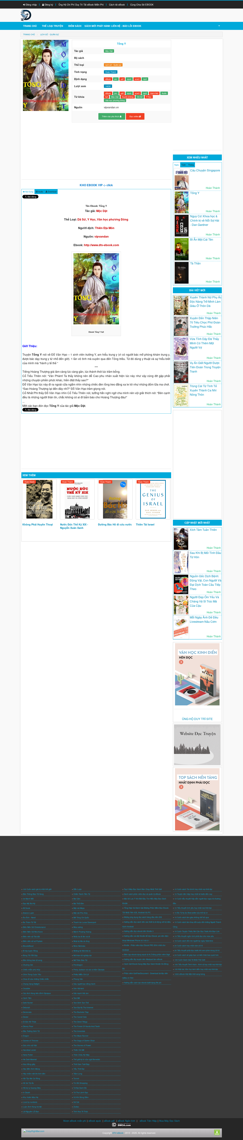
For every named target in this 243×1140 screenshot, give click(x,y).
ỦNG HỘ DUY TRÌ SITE (197, 719)
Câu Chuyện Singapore (205, 170)
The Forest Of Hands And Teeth (86, 1026)
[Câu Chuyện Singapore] (181, 179)
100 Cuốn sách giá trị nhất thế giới (37, 889)
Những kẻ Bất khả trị (81, 951)
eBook (108, 79)
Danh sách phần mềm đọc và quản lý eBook (142, 894)
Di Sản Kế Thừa (29, 1022)
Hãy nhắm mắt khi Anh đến (34, 1073)
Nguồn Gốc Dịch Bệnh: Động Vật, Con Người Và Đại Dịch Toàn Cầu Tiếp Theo (205, 582)
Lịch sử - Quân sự (113, 64)
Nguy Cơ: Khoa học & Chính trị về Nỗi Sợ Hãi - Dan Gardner (204, 220)
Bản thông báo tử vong (32, 960)
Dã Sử (139, 96)
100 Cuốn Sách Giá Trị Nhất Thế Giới (190, 960)
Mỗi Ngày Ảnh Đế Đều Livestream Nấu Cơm (204, 619)
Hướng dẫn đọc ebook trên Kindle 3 (139, 931)
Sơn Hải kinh (78, 988)
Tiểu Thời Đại (78, 1069)
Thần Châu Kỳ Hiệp (81, 1055)
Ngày (176, 164)
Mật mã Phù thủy (80, 913)
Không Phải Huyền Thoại (37, 524)
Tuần (183, 164)
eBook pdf (109, 1120)
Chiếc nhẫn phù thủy (31, 969)
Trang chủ (30, 26)
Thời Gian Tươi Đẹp (81, 1064)
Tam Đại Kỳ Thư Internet (83, 1007)
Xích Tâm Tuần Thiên (203, 530)
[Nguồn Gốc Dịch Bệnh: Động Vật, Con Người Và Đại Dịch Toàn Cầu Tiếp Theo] (181, 584)
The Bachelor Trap (81, 1012)
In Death (26, 1092)
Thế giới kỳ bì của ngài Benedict (86, 1059)
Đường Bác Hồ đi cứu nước (115, 524)
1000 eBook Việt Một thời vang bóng (190, 974)
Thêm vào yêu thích (111, 116)
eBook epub (95, 1120)
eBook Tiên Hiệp (148, 1120)
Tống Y (194, 193)
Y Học (148, 96)
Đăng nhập (31, 4)
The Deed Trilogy (80, 1022)
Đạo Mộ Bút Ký (29, 903)
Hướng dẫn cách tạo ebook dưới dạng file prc (142, 982)
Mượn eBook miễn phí (74, 1120)
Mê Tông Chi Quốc (81, 917)
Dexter (25, 1017)
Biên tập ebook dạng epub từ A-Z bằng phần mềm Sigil (147, 954)
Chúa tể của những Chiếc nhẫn (36, 979)
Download (51, 191)
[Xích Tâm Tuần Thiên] (181, 539)
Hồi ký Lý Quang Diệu (32, 1088)
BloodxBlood (28, 946)
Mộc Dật (109, 50)
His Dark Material (30, 1059)
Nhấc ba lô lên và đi (81, 936)
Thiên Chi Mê (78, 1050)
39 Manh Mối (28, 898)
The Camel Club (80, 1017)
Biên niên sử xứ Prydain (33, 941)
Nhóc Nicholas (79, 946)
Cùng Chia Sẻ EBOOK (142, 4)
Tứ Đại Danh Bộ (80, 1088)
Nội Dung (29, 191)
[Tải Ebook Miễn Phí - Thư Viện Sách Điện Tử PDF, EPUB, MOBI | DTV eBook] (25, 15)
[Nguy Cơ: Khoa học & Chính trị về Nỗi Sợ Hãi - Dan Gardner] (181, 225)
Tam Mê (76, 998)
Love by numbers (30, 1102)
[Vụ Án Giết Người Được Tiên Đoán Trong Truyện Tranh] (181, 372)
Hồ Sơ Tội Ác (28, 1083)
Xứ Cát (76, 1102)
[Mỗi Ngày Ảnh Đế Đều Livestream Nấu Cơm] (181, 627)
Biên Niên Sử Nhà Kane (33, 932)
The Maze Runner (80, 1036)
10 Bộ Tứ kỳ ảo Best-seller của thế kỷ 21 (191, 913)
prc (115, 79)
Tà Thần (195, 263)
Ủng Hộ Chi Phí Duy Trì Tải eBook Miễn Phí (81, 4)
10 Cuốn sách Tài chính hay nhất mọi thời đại (193, 889)
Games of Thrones (30, 1040)
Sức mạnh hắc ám (80, 993)
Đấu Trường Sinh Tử (31, 1031)
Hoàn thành (30, 481)
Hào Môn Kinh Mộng (31, 1069)
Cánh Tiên (27, 998)
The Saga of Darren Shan (84, 1040)
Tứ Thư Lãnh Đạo (80, 1092)
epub (129, 79)
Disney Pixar (28, 1026)
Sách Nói (154, 93)
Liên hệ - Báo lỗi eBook (126, 26)
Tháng (191, 164)
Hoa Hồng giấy (29, 1064)
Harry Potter (28, 1055)
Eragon (26, 1036)
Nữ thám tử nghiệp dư (82, 955)
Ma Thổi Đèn (78, 903)
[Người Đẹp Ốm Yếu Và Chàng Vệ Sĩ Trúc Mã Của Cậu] (181, 605)
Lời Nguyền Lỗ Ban (31, 1111)
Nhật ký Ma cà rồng (81, 941)
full (106, 96)
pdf (122, 79)
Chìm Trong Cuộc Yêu (32, 974)
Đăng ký (48, 4)
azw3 (137, 79)
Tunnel (76, 1078)
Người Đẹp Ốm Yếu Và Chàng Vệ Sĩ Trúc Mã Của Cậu (204, 601)
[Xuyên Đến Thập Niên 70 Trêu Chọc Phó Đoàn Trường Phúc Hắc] (181, 326)
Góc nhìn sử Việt (30, 1045)
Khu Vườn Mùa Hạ (30, 1097)
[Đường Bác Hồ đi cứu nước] (115, 499)
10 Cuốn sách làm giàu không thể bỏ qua (192, 917)
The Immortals (79, 1031)
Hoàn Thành (67, 481)
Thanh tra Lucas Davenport (84, 922)
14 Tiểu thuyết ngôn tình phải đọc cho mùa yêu (194, 936)
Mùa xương (78, 927)
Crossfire (26, 988)
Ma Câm (76, 898)
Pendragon (78, 965)
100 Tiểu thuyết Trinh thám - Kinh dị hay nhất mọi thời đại (198, 964)
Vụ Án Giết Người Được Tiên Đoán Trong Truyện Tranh (205, 367)
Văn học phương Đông (115, 100)
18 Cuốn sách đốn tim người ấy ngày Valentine (194, 941)
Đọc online (134, 116)
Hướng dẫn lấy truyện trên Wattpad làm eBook (143, 959)
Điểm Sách (74, 26)
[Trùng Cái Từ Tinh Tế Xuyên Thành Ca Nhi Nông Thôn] (181, 395)
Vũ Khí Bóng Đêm (80, 1097)
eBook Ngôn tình (126, 1120)
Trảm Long (77, 1073)
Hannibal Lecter (29, 1050)
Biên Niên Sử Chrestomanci (34, 927)
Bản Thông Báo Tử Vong (33, 894)
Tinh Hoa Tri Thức (80, 1111)
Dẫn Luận (77, 889)
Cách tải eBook (117, 4)
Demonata (27, 1012)
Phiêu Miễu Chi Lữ (81, 974)
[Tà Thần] (181, 272)
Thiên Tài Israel (145, 524)
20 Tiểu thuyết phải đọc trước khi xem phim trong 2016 (197, 950)
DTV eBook (117, 1132)
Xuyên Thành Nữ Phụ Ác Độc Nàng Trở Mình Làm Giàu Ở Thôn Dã (205, 301)
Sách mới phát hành (97, 26)
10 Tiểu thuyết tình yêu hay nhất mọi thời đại (193, 908)
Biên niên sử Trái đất (31, 936)
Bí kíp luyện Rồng (30, 951)
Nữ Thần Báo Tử (80, 960)
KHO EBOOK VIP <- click (96, 185)
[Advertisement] (96, 151)
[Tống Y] (181, 202)
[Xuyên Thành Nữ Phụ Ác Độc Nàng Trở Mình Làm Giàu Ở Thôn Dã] (181, 305)
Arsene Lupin (28, 913)
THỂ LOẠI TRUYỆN (52, 26)
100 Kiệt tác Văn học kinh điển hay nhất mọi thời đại (196, 969)
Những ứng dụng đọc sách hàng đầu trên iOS (143, 917)
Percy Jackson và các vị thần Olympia (88, 969)
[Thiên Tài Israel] (153, 499)
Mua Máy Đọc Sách (169, 1120)
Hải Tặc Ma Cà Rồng (31, 1078)
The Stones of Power (82, 1045)
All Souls (26, 908)
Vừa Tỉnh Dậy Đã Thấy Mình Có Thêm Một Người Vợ (204, 343)
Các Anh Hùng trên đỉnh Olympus (37, 993)
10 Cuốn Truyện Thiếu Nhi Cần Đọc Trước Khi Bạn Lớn (197, 931)
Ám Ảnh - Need (29, 917)
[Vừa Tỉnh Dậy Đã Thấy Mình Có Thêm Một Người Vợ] (181, 349)
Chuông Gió (28, 965)
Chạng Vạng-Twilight (31, 984)
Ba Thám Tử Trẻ (29, 922)
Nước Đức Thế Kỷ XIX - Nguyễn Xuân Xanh (74, 526)
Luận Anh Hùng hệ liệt (32, 1107)
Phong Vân (78, 979)
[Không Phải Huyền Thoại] (39, 499)
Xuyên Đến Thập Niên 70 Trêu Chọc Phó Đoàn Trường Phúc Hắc (205, 322)
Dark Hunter (28, 1002)
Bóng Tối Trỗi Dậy (30, 955)
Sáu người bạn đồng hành (84, 984)
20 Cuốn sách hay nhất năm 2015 (189, 945)
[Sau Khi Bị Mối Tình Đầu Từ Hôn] (181, 562)
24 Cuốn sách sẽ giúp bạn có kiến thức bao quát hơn (197, 955)
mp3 (145, 79)
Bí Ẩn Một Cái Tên (201, 239)
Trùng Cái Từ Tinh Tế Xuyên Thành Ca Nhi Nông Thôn (203, 390)
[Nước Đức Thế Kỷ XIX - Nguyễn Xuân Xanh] (77, 499)
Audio (164, 93)
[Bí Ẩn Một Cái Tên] (181, 249)
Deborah (26, 1007)
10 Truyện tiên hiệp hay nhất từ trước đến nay (193, 894)
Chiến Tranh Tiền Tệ (81, 894)
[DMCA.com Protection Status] (121, 1124)
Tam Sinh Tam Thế (81, 1002)
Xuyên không (127, 96)
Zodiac (76, 1107)
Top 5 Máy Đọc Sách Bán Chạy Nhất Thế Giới (143, 889)
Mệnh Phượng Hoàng (82, 932)
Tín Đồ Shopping (80, 1083)
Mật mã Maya (78, 908)
